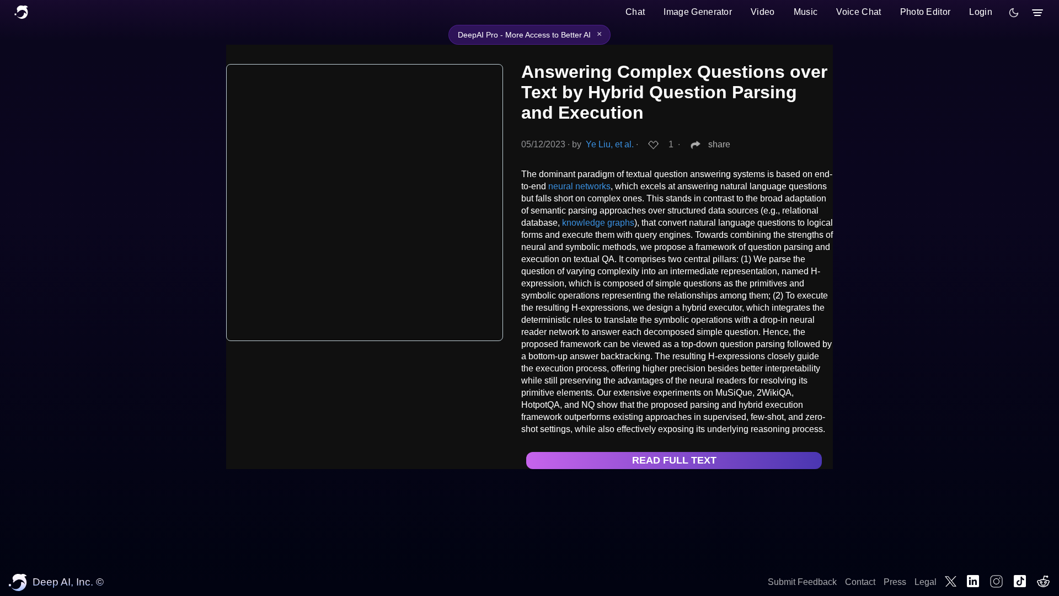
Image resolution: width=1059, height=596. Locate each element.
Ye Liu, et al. (610, 144)
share (719, 144)
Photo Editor (925, 12)
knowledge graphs (598, 222)
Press (895, 582)
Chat (635, 12)
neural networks (579, 186)
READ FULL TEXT (674, 460)
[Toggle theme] (1014, 13)
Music (806, 12)
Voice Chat (858, 12)
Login (980, 12)
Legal (925, 582)
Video (763, 12)
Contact (860, 582)
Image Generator (698, 12)
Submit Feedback (802, 582)
